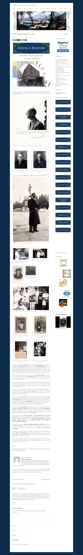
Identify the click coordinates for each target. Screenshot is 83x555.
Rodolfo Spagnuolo (15, 472)
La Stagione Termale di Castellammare (62, 60)
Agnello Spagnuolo (43, 469)
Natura (36, 8)
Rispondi (13, 502)
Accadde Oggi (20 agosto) (60, 82)
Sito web (14, 535)
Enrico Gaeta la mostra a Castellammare (62, 66)
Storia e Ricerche (32, 469)
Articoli (27, 469)
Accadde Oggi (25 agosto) (60, 69)
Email (13, 530)
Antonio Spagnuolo (19, 470)
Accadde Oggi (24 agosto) (60, 71)
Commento (14, 512)
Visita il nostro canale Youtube (60, 328)
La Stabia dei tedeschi (59, 68)
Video (60, 8)
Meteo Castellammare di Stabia (61, 252)
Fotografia (54, 8)
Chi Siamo (19, 8)
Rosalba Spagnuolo (23, 472)
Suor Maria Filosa (58, 85)
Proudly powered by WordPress (23, 544)
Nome (13, 525)
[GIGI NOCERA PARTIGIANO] (63, 322)
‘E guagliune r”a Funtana (17, 479)
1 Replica (13, 36)
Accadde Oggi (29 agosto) (60, 62)
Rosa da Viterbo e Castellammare (61, 59)
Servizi (48, 8)
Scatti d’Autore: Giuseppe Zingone (61, 84)
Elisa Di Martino (34, 470)
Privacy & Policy (14, 544)
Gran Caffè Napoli (46, 470)
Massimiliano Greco (45, 479)
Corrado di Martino (27, 470)
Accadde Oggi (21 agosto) (60, 78)
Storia (25, 8)
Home (13, 8)
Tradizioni (42, 8)
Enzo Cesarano (39, 470)
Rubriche (65, 8)
